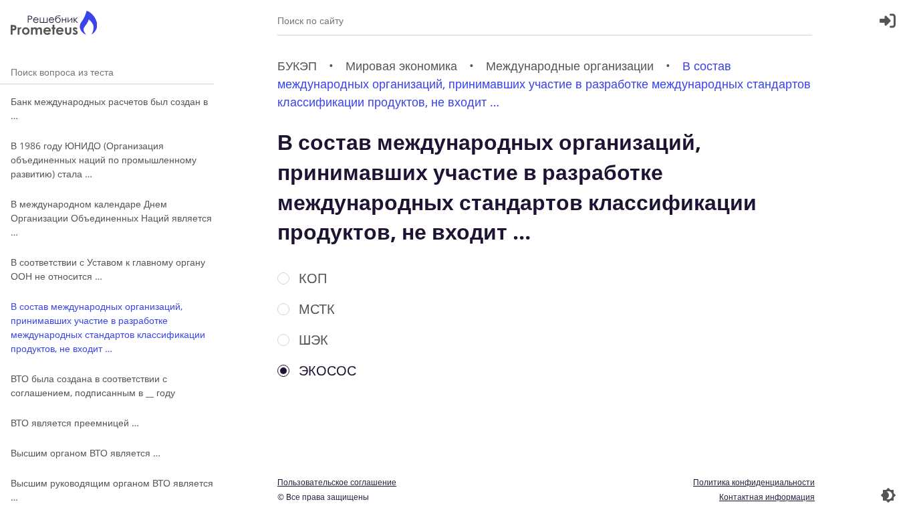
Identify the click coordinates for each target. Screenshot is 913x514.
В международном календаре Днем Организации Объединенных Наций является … (111, 217)
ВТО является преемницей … (75, 422)
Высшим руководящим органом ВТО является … (112, 490)
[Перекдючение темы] (888, 495)
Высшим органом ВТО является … (85, 452)
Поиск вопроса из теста (107, 72)
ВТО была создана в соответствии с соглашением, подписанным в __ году (93, 385)
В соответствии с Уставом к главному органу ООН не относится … (108, 269)
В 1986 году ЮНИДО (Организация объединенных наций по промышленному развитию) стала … (104, 159)
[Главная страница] (54, 24)
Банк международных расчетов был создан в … (109, 108)
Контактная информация (767, 497)
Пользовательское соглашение (336, 482)
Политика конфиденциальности (754, 482)
